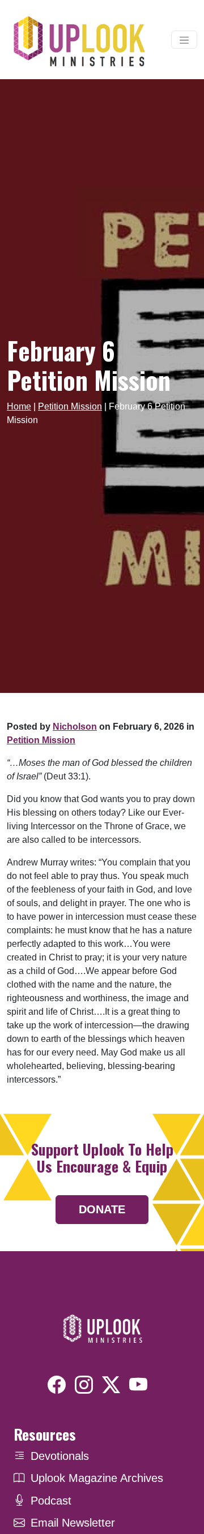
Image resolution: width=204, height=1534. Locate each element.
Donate (102, 1209)
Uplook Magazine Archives (97, 1478)
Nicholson (75, 726)
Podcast (51, 1500)
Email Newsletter (73, 1522)
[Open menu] (184, 40)
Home (19, 406)
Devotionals (60, 1456)
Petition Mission (70, 406)
